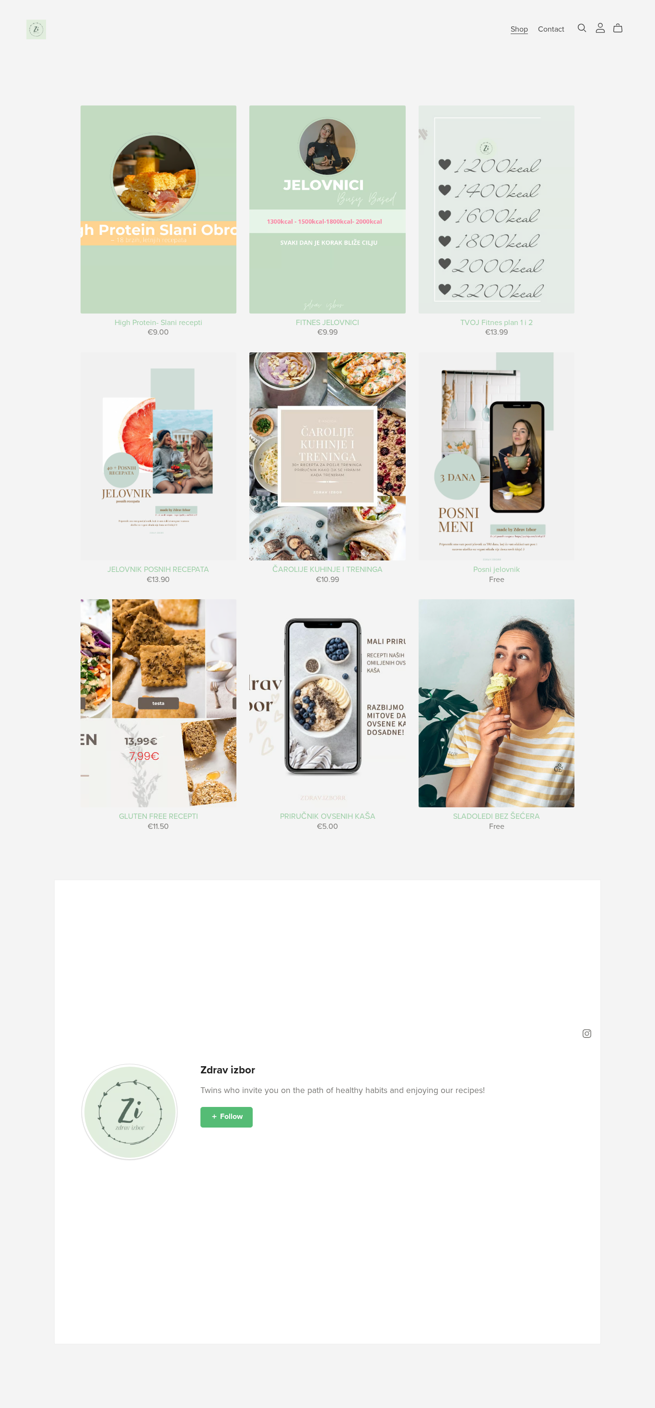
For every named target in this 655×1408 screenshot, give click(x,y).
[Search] (582, 28)
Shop (519, 29)
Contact (551, 29)
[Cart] (622, 28)
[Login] (600, 27)
